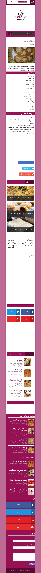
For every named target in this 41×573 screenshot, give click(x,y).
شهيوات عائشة (14, 570)
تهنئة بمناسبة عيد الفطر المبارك (18, 489)
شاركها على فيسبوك (24, 162)
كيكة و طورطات (23, 1)
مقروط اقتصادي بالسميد (20, 420)
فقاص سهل (23, 438)
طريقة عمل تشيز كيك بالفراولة (18, 480)
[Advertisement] (20, 26)
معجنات (31, 44)
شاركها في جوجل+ (25, 174)
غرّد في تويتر (26, 168)
